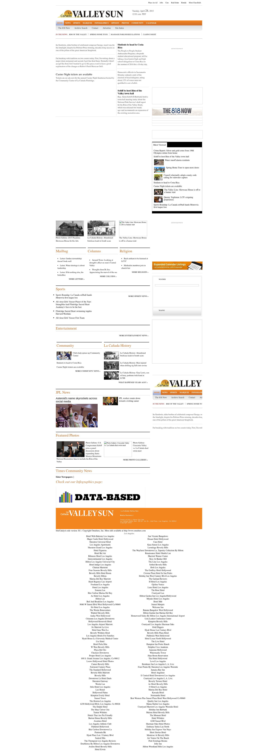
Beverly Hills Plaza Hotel (158, 632)
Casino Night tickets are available (74, 74)
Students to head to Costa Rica (130, 46)
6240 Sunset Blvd (157, 720)
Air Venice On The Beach (158, 738)
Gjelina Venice (158, 584)
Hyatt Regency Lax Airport (100, 581)
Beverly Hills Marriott (100, 672)
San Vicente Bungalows (158, 536)
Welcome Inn (157, 607)
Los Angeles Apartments (100, 544)
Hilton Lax (100, 598)
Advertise (107, 27)
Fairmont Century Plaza (100, 666)
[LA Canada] (97, 14)
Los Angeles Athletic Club (100, 723)
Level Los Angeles (158, 661)
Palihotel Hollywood (100, 726)
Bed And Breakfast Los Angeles (100, 601)
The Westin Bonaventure (100, 610)
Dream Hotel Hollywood (158, 539)
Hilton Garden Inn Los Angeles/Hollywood (158, 595)
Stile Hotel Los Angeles (100, 686)
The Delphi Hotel (100, 706)
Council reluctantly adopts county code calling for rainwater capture (180, 176)
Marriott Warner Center (158, 556)
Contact (95, 27)
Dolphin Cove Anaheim (158, 647)
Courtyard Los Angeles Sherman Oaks (158, 624)
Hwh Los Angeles (157, 567)
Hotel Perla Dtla (100, 644)
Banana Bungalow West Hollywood (158, 610)
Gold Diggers (158, 627)
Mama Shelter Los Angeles (157, 703)
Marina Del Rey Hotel (158, 689)
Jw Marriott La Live (100, 627)
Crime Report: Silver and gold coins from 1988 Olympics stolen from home (174, 151)
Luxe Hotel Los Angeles (158, 587)
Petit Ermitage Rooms (158, 740)
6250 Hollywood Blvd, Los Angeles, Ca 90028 (100, 703)
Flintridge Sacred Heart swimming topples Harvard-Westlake (74, 312)
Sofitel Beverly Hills (158, 564)
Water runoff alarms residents (177, 160)
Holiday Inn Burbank (158, 709)
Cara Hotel (157, 541)
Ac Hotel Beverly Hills (158, 684)
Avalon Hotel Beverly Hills (100, 746)
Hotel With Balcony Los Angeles (100, 536)
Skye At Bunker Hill (158, 558)
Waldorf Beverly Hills (100, 612)
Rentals (183, 2)
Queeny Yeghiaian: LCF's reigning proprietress (178, 198)
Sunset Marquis (157, 604)
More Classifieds (195, 2)
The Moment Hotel (158, 715)
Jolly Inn (158, 743)
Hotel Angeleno (158, 672)
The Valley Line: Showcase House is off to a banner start (182, 190)
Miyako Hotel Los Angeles (158, 598)
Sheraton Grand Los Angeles (100, 547)
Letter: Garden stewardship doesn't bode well (69, 259)
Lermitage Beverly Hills (158, 547)
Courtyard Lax (158, 593)
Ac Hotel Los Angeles (100, 595)
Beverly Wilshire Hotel (100, 632)
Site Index (119, 27)
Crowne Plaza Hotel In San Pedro (158, 573)
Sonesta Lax (100, 590)
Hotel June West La (100, 629)
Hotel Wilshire (158, 718)
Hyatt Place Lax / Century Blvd (100, 735)
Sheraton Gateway (100, 681)
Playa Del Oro (100, 649)
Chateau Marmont (100, 567)
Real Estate (175, 2)
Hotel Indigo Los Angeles (100, 564)
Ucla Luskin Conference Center (158, 618)
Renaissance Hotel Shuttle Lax (158, 553)
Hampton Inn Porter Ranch (157, 644)
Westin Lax (100, 684)
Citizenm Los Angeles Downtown (100, 618)
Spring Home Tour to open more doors (182, 167)
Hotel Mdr (157, 601)
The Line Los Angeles (158, 561)
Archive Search (80, 27)
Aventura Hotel (100, 720)
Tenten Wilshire (100, 712)
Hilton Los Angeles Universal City (100, 561)
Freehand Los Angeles (100, 584)
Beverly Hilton (100, 575)
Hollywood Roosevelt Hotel (100, 621)
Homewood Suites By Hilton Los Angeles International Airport (158, 615)
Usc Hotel (100, 641)
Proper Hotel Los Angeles (100, 655)
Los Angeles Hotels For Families (100, 635)
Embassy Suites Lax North (158, 726)
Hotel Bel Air (100, 553)
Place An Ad (152, 2)
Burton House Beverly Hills (100, 718)
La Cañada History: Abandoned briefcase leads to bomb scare (133, 354)
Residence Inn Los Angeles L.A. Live (158, 664)
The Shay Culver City (100, 709)
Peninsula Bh (100, 732)
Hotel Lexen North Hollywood (158, 638)
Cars (167, 2)
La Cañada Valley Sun (130, 511)
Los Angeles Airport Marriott (100, 624)
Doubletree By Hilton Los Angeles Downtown (100, 743)
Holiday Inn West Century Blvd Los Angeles (158, 575)
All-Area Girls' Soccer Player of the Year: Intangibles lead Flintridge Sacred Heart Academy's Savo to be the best (73, 304)
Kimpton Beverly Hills (158, 621)
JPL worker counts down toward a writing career (129, 399)
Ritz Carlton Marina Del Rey (100, 593)
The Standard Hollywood (100, 669)
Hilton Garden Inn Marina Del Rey (158, 612)
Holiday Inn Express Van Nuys (158, 729)
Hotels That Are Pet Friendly (100, 715)
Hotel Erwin (100, 749)
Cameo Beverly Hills (100, 664)
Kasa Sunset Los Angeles (158, 544)
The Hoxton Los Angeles (100, 701)
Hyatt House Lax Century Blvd (158, 629)
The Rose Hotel (158, 590)
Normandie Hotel (158, 695)
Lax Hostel (100, 689)
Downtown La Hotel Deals (100, 678)
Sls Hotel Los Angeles (100, 607)
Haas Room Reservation (158, 655)
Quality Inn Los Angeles (158, 701)
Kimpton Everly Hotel (100, 695)
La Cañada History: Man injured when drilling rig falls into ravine (133, 364)
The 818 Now (64, 27)
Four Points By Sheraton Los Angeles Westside (158, 666)
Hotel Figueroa (100, 550)
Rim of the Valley (78, 34)
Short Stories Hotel (158, 732)
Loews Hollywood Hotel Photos (100, 661)
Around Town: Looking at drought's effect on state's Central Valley (102, 263)
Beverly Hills (100, 675)
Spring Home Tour (99, 34)
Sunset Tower (100, 698)
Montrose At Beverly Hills (158, 735)
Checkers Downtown (100, 652)
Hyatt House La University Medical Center (100, 638)
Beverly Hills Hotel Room (100, 573)
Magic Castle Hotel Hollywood (100, 539)
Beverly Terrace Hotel (158, 681)
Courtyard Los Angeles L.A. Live (158, 678)
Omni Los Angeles (100, 587)
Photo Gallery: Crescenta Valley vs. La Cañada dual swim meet (140, 446)
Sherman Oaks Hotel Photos (158, 723)
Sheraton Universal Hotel (100, 541)
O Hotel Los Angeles (158, 686)
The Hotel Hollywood (158, 658)
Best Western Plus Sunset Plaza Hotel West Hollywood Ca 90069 (157, 698)
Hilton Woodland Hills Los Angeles (158, 746)
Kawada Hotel (158, 692)
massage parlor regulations (125, 34)
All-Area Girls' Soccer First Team (70, 317)
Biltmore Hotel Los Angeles (100, 556)
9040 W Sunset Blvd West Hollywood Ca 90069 (100, 604)
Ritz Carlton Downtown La (100, 729)
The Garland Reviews (158, 578)
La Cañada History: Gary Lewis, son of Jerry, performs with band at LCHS (134, 375)
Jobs (161, 2)
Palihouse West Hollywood (158, 635)
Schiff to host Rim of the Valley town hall (130, 92)
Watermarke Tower (158, 652)
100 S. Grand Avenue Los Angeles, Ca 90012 (100, 658)
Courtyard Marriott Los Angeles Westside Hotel (158, 706)
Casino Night (149, 34)
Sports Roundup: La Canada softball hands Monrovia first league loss (74, 296)
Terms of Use (125, 519)
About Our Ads (138, 519)
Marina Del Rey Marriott (100, 578)
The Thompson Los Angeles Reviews (100, 740)
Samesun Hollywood (158, 649)
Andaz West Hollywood (100, 615)
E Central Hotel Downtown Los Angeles (158, 675)
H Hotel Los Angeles (158, 581)
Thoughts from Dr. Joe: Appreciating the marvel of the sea (103, 271)
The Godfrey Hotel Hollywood (158, 570)
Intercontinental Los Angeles (100, 558)
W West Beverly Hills (100, 647)
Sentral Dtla (100, 738)
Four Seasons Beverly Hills (100, 570)
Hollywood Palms (100, 692)
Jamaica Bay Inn (158, 669)
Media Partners (126, 515)
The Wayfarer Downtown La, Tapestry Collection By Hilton (157, 550)
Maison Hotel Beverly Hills (157, 712)
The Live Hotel (157, 641)
